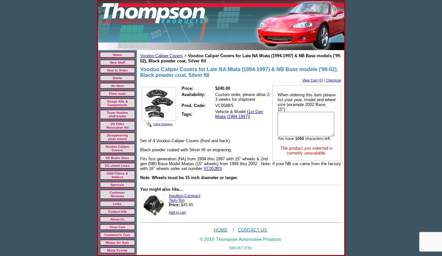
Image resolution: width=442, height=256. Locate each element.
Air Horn (117, 86)
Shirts (117, 78)
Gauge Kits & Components (117, 103)
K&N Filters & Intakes (117, 175)
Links (117, 204)
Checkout (333, 80)
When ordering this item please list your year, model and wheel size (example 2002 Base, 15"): (307, 102)
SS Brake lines (117, 158)
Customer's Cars (117, 235)
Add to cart (177, 212)
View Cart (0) (312, 80)
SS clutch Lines (117, 165)
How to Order (117, 70)
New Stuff (117, 62)
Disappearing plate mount (117, 137)
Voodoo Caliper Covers (117, 148)
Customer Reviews (117, 194)
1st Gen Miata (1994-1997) (239, 114)
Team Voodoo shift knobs (117, 114)
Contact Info (117, 211)
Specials (117, 185)
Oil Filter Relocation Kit (117, 125)
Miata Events (117, 250)
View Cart (117, 227)
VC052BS (213, 168)
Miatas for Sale (117, 242)
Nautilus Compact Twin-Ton (184, 198)
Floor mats (117, 93)
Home (117, 55)
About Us (117, 219)
